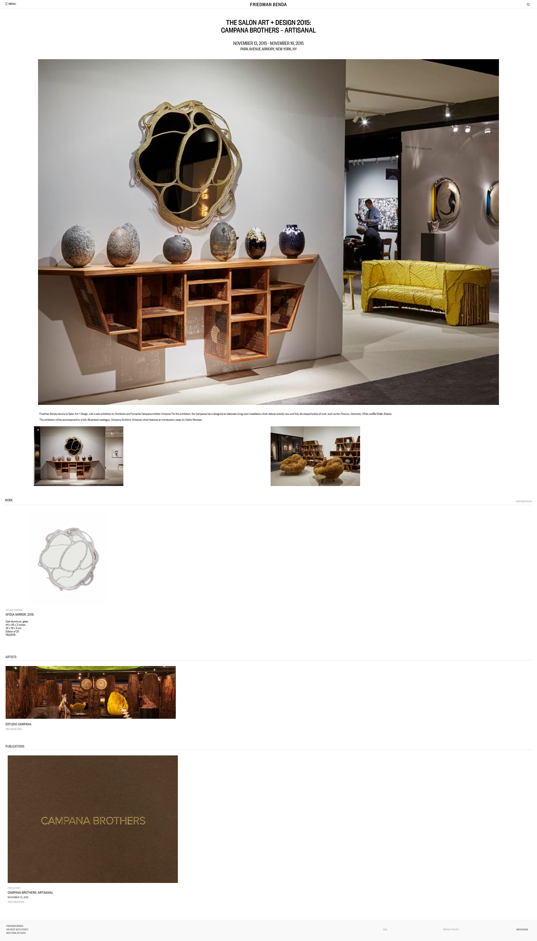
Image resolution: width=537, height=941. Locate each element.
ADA (385, 929)
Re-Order (378, 414)
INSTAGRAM (522, 929)
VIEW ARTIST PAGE (14, 728)
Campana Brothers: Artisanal (30, 892)
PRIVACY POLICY (451, 929)
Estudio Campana (14, 609)
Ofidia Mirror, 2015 (20, 614)
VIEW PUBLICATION (16, 901)
